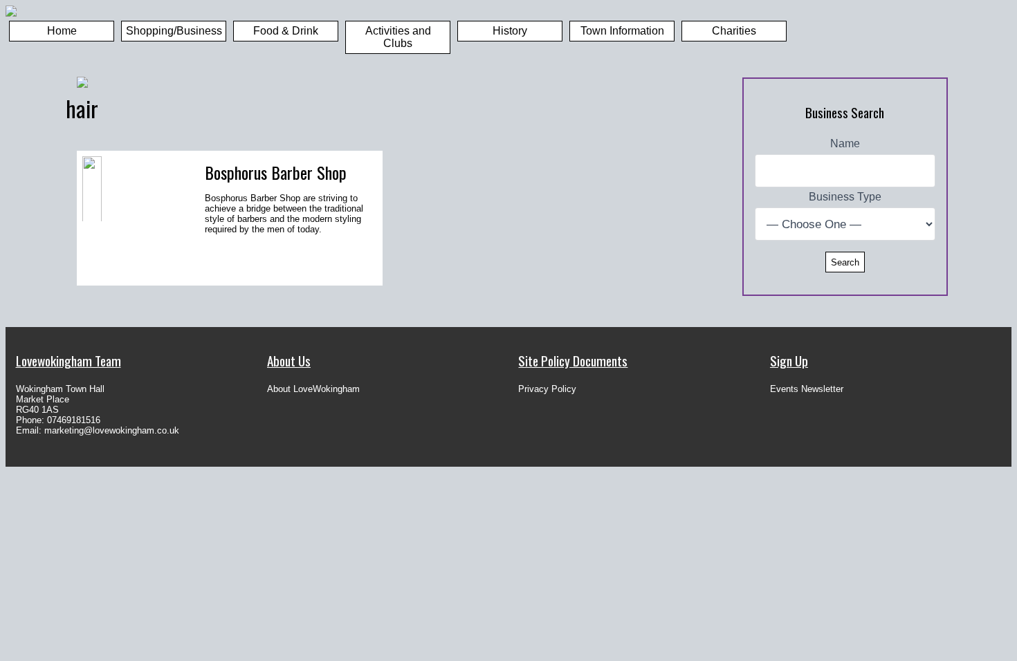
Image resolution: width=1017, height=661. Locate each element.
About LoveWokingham (313, 389)
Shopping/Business (174, 31)
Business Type (845, 197)
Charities (734, 31)
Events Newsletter (806, 389)
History (510, 31)
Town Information (622, 31)
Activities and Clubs (398, 37)
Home (62, 31)
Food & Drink (285, 31)
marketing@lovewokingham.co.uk (111, 430)
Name (845, 143)
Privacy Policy (547, 389)
